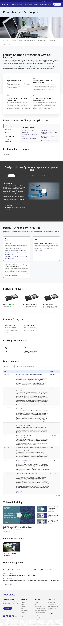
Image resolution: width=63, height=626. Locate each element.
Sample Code (19, 492)
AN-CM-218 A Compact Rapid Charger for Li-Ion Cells (27, 473)
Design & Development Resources (27, 40)
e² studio (36, 602)
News (22, 608)
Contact (22, 612)
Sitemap (49, 624)
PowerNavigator (38, 615)
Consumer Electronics (12, 8)
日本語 (25, 425)
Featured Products (42, 40)
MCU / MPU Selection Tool (40, 608)
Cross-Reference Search (39, 619)
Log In (60, 0)
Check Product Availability (53, 606)
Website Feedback (56, 624)
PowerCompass (38, 250)
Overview (5, 40)
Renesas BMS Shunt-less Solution (23, 407)
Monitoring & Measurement (48, 176)
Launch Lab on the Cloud (11, 275)
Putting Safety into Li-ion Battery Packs (24, 435)
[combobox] (31, 154)
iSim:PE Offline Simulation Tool (40, 610)
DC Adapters (20, 176)
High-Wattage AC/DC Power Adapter (48, 140)
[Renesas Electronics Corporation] (5, 4)
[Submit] (4, 154)
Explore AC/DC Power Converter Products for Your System (15, 204)
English (49, 615)
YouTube (4, 616)
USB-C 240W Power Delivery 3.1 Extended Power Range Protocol (29, 388)
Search (57, 4)
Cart (56, 1)
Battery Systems (8, 129)
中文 (49, 618)
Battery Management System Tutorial (24, 460)
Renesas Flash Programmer (40, 606)
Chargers (7, 132)
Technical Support (51, 602)
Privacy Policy (38, 624)
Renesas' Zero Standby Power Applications (25, 424)
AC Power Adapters (9, 126)
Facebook (10, 616)
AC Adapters (11, 176)
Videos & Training (7, 44)
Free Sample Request (52, 604)
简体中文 (29, 425)
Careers (22, 604)
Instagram (13, 616)
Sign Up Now (8, 608)
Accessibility (44, 624)
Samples (51, 1)
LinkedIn (15, 616)
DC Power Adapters (9, 136)
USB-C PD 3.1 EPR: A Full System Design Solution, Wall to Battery (29, 374)
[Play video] (44, 191)
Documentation (52, 40)
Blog (22, 614)
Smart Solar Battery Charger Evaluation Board (15, 250)
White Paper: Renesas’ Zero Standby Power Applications (15, 208)
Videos (22, 616)
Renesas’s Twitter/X (7, 616)
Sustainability (24, 610)
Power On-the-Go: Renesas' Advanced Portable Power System (19, 575)
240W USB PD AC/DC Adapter (29, 138)
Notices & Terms (31, 624)
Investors (23, 606)
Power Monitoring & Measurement (9, 140)
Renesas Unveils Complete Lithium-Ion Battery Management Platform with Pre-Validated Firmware (29, 570)
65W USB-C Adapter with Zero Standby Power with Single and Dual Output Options (48, 132)
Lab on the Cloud (38, 617)
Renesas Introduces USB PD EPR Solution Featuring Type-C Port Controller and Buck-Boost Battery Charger (31, 580)
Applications (5, 8)
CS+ (35, 604)
